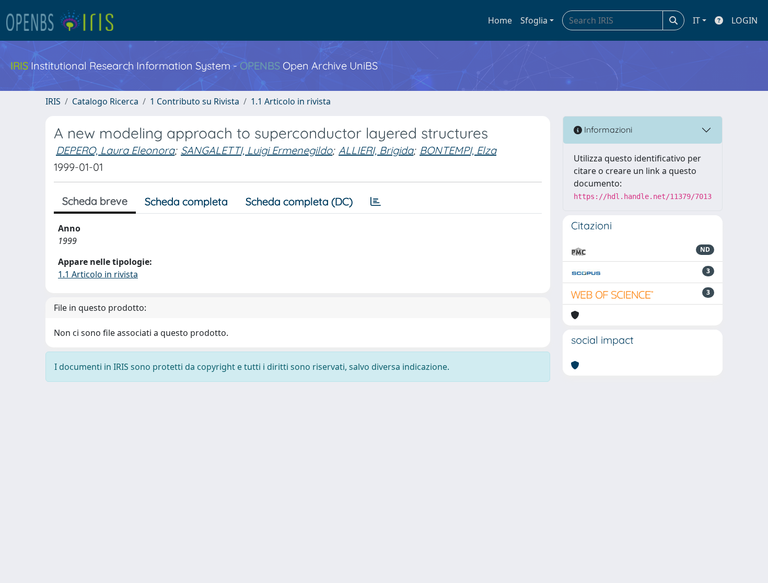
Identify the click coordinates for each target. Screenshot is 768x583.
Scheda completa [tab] (186, 201)
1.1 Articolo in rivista (291, 101)
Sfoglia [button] (534, 20)
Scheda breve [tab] (94, 200)
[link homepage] (64, 20)
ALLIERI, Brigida (376, 150)
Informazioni (607, 129)
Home (500, 20)
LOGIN (744, 20)
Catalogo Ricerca (105, 101)
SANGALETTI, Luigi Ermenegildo (256, 150)
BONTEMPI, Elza (458, 150)
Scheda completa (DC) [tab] (299, 201)
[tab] (376, 202)
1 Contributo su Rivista (194, 101)
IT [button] (696, 20)
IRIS (53, 101)
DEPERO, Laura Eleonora (115, 150)
